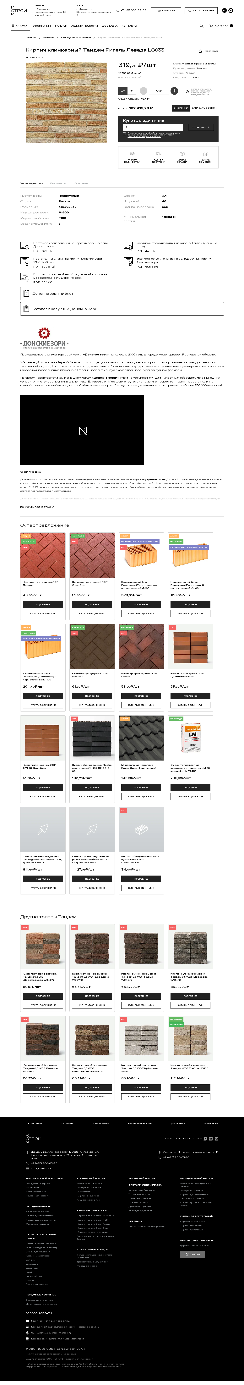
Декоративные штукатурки (92, 1262)
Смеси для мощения (38, 1252)
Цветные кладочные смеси (41, 1244)
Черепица (135, 1221)
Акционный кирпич (37, 1196)
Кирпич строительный (196, 1216)
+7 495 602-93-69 (133, 10)
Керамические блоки (91, 1210)
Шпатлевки (32, 1268)
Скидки (195, 1254)
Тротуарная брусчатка (144, 1185)
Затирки (30, 1260)
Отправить (199, 127)
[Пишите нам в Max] (230, 10)
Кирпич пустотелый (191, 1230)
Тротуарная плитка (139, 1194)
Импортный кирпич (191, 1191)
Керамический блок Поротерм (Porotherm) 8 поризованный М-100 (187, 585)
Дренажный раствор (140, 1206)
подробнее (43, 605)
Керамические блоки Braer (93, 1228)
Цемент (30, 1280)
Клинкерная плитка (37, 1212)
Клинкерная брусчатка (141, 1190)
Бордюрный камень (139, 1198)
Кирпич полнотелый (191, 1226)
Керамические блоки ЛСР (92, 1220)
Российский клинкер (89, 1184)
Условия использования (79, 1359)
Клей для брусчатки (140, 1211)
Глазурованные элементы (41, 1220)
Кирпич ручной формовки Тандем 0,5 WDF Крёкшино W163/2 (139, 1068)
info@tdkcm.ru (41, 1168)
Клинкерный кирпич (91, 1178)
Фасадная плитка (38, 1206)
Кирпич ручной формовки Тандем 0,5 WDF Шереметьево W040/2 (40, 976)
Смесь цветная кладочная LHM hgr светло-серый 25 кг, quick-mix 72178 (42, 859)
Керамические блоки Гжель (93, 1224)
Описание (81, 183)
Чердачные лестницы (41, 1295)
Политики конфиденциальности (144, 137)
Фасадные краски (87, 1266)
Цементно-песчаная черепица (146, 1226)
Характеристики (31, 183)
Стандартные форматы (38, 1184)
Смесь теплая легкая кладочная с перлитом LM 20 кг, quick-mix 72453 (190, 768)
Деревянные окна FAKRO (195, 1246)
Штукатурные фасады (92, 1250)
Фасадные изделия (37, 1224)
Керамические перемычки (93, 1232)
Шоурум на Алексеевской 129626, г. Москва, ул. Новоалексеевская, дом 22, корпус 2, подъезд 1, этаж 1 (65, 1155)
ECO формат (32, 1188)
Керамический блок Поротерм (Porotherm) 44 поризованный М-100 (139, 585)
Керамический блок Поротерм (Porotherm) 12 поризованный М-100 (40, 676)
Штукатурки (32, 1264)
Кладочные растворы (38, 1256)
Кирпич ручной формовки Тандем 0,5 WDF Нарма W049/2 (138, 976)
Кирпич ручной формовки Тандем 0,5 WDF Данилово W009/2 (41, 1068)
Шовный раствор (138, 1202)
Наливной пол (34, 1276)
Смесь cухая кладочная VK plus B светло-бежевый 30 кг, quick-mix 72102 (90, 859)
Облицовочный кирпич (196, 1178)
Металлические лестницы (41, 1304)
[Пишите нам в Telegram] (224, 10)
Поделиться (211, 51)
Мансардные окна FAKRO (197, 1240)
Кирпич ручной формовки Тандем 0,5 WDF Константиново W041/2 (89, 1068)
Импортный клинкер (89, 1188)
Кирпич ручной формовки (44, 1178)
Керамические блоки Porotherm (96, 1216)
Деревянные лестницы (39, 1300)
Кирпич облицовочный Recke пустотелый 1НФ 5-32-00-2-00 (92, 768)
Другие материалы (37, 1284)
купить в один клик (43, 614)
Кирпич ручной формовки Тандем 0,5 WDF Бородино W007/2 (90, 976)
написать (168, 11)
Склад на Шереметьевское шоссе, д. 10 (191, 1152)
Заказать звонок (203, 11)
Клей (29, 1272)
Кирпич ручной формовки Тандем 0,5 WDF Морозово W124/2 (189, 976)
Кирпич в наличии (36, 1192)
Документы (58, 183)
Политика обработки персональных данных (51, 1354)
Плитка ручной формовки (40, 1216)
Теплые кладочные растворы (42, 1248)
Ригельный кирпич (141, 1178)
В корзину (181, 108)
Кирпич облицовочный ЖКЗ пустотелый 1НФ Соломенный (140, 859)
